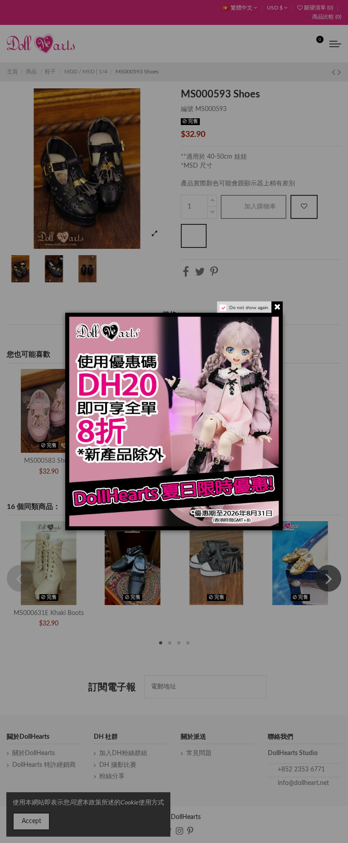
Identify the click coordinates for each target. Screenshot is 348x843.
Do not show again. (249, 307)
